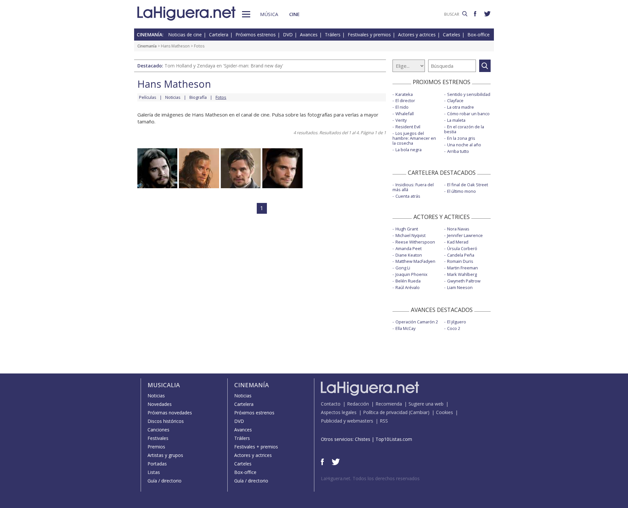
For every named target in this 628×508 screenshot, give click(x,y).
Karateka (404, 94)
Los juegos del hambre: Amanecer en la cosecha (414, 138)
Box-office (478, 34)
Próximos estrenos (256, 34)
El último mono (461, 191)
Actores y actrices (417, 34)
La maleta (456, 120)
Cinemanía (147, 46)
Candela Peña (460, 255)
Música (269, 14)
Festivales (158, 438)
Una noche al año (464, 145)
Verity (401, 120)
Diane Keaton (408, 255)
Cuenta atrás (407, 196)
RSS (384, 421)
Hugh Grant (406, 229)
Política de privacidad (385, 412)
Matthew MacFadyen (415, 261)
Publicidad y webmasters (347, 421)
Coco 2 (453, 328)
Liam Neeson (460, 287)
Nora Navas (458, 229)
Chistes (362, 439)
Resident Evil (407, 127)
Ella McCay (405, 328)
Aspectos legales (339, 412)
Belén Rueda (408, 281)
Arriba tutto (458, 151)
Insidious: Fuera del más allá (413, 187)
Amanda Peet (408, 248)
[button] (246, 14)
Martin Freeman (462, 268)
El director (405, 100)
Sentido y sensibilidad (468, 94)
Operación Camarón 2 (416, 322)
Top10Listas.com (393, 439)
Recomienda (388, 404)
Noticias (173, 97)
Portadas (157, 464)
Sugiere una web (426, 404)
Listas (154, 472)
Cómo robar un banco (468, 114)
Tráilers (332, 34)
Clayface (455, 100)
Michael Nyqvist (410, 235)
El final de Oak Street (467, 185)
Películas (147, 97)
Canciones (158, 429)
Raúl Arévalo (407, 287)
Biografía (198, 97)
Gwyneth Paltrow (463, 281)
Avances (309, 34)
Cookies (444, 412)
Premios (156, 447)
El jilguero (456, 322)
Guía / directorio (165, 481)
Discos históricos (166, 421)
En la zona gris (461, 138)
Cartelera (218, 34)
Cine (294, 14)
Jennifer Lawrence (465, 235)
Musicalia (164, 385)
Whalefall (404, 114)
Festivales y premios (369, 34)
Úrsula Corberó (462, 248)
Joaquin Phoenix (411, 274)
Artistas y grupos (165, 455)
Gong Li (402, 268)
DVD (288, 34)
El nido (402, 107)
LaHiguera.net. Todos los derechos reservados (370, 478)
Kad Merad (457, 242)
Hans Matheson (175, 46)
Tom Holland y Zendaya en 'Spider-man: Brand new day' (224, 66)
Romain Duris (460, 261)
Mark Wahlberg (462, 274)
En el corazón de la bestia (464, 129)
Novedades (160, 404)
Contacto (330, 404)
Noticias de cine (185, 34)
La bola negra (408, 150)
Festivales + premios (256, 447)
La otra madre (460, 107)
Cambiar (419, 412)
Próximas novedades (170, 412)
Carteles (451, 34)
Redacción (358, 404)
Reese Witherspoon (415, 242)
